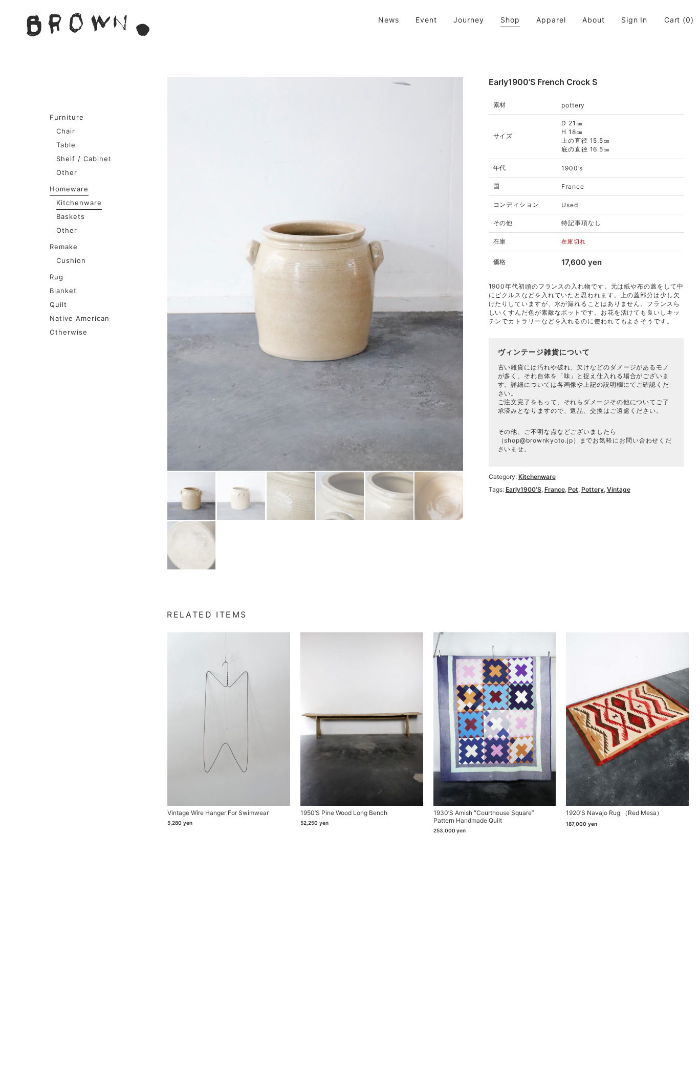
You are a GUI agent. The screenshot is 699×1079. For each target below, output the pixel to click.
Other (66, 172)
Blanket (63, 291)
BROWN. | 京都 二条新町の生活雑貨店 (88, 24)
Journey (468, 19)
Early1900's (523, 489)
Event (426, 19)
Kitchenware (79, 203)
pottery (592, 489)
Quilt (58, 304)
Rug (56, 277)
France (554, 489)
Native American (80, 318)
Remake (64, 247)
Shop (510, 19)
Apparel (550, 19)
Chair (65, 131)
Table (66, 145)
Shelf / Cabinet (84, 159)
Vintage (618, 489)
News (388, 19)
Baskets (70, 216)
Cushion (71, 260)
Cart (672, 19)
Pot (573, 489)
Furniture (67, 117)
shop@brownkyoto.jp (538, 440)
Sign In (634, 19)
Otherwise (69, 332)
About (593, 19)
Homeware (69, 189)
